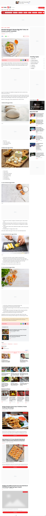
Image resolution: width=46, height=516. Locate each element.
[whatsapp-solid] (21, 60)
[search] (37, 7)
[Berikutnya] (29, 390)
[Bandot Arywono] (2, 348)
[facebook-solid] (23, 60)
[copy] (27, 60)
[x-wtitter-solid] (25, 60)
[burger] (44, 9)
